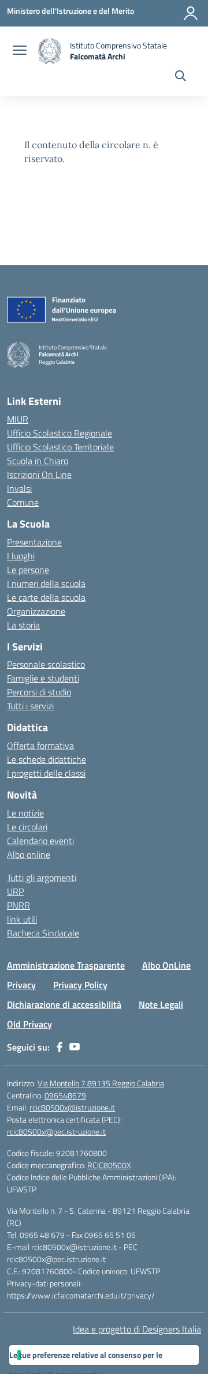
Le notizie (25, 813)
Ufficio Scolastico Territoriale (60, 447)
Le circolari (27, 827)
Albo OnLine (166, 965)
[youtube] (74, 1047)
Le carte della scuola (46, 597)
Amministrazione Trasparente (66, 965)
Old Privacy (29, 1024)
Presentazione (34, 542)
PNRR (18, 905)
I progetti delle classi (46, 773)
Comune (23, 502)
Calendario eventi (40, 841)
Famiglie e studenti (43, 678)
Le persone (28, 570)
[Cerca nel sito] (181, 77)
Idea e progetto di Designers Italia (137, 1329)
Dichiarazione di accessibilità (64, 1004)
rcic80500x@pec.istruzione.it (56, 1131)
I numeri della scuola (46, 583)
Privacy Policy (80, 985)
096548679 (65, 1095)
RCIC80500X (109, 1165)
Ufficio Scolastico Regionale (59, 433)
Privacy (21, 985)
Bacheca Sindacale (43, 933)
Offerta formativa (40, 745)
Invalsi (19, 488)
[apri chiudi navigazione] (20, 51)
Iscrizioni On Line (39, 474)
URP (15, 891)
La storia (23, 625)
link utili (22, 919)
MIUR (17, 419)
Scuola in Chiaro (37, 461)
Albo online (28, 854)
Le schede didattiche (46, 759)
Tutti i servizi (30, 706)
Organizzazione (36, 611)
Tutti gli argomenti (41, 877)
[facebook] (59, 1047)
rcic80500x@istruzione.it (72, 1107)
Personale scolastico (46, 664)
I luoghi (21, 556)
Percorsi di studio (39, 692)
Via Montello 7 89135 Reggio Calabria (101, 1083)
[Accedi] (190, 13)
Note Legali (161, 1004)
